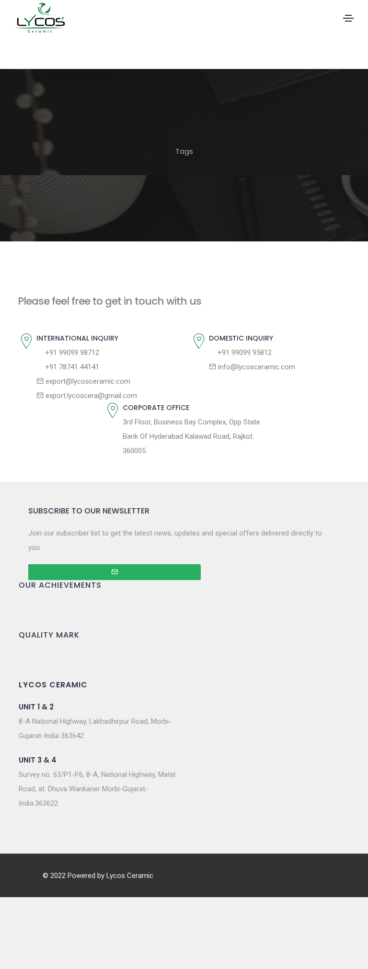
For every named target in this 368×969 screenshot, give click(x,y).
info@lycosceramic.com (255, 367)
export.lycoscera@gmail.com (90, 395)
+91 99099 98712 (71, 352)
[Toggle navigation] (348, 18)
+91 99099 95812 (244, 352)
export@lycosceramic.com (87, 381)
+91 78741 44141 (71, 367)
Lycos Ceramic (129, 875)
